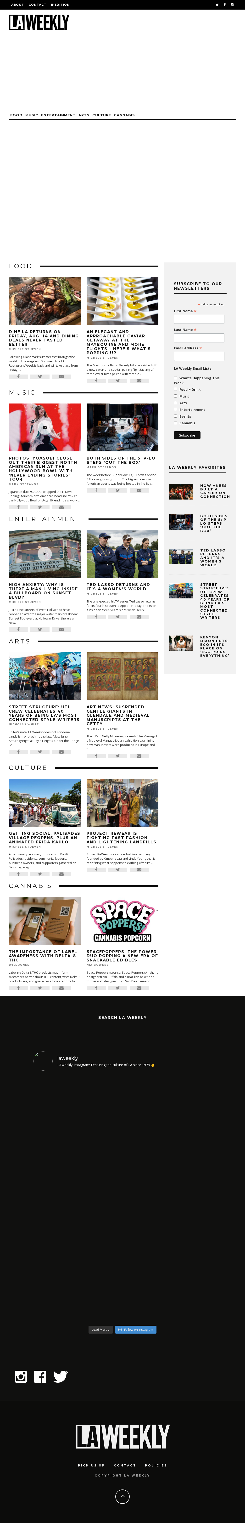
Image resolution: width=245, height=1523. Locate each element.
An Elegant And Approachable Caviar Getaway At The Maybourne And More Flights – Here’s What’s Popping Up (119, 342)
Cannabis (124, 115)
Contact (37, 4)
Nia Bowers (98, 964)
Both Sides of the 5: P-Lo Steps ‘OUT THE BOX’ (121, 460)
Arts (83, 115)
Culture (101, 115)
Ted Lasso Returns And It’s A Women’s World (118, 586)
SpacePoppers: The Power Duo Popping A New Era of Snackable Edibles (122, 955)
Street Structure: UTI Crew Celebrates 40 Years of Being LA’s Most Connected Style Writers (44, 713)
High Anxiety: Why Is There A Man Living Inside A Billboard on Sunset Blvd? (43, 591)
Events (185, 416)
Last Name (185, 330)
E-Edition (60, 4)
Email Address (188, 348)
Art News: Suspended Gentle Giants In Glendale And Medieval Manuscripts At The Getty (118, 715)
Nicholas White (24, 724)
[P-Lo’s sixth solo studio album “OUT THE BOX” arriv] (190, 1199)
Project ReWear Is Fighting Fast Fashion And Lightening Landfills (121, 837)
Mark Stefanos (24, 484)
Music (31, 115)
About (17, 4)
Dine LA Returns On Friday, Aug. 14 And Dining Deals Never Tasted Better (44, 338)
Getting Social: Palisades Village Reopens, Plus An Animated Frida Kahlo (44, 837)
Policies (156, 1465)
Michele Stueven (25, 349)
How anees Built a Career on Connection (215, 491)
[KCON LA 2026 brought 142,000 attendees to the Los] (145, 1199)
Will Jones (19, 964)
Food (16, 115)
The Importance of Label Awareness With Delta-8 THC (43, 955)
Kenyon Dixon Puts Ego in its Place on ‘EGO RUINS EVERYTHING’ (214, 646)
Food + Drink (190, 389)
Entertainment (58, 115)
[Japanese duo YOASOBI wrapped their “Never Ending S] (100, 1199)
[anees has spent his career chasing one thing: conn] (54, 1199)
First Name (185, 311)
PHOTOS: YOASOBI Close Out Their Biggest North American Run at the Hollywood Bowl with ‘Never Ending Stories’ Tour (43, 469)
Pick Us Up (91, 1465)
